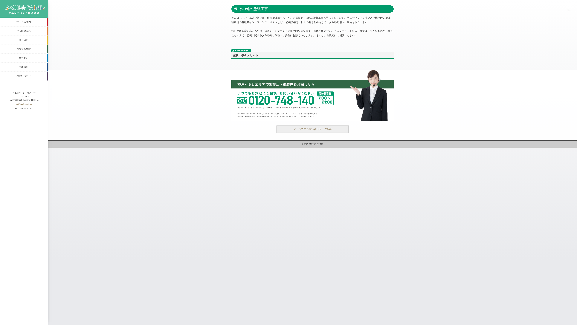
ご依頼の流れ (23, 31)
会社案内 (23, 58)
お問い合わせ (23, 76)
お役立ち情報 (23, 49)
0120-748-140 (24, 104)
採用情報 (23, 67)
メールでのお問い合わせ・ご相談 (312, 129)
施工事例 (23, 40)
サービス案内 (23, 22)
